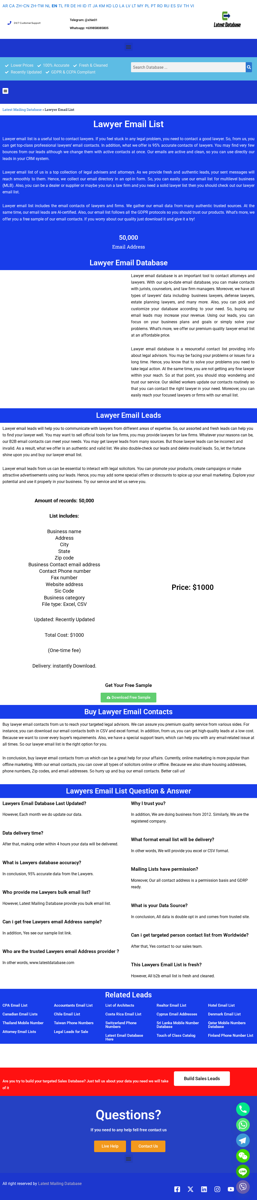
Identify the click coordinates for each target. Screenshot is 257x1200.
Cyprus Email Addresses (177, 1014)
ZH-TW (37, 5)
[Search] (249, 67)
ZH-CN (22, 5)
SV (179, 5)
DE (73, 5)
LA (121, 5)
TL (60, 5)
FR (67, 5)
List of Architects (119, 1005)
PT (153, 5)
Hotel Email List (221, 1005)
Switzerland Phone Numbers (121, 1025)
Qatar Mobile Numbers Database (227, 1025)
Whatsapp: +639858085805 (89, 28)
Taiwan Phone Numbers (74, 1023)
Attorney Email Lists (19, 1031)
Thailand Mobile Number (23, 1023)
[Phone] (243, 1109)
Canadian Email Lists (20, 1014)
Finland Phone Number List (230, 1035)
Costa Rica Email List (123, 1014)
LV (128, 5)
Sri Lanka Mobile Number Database (178, 1025)
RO (160, 5)
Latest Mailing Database (22, 109)
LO (115, 5)
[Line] (243, 1171)
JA (95, 5)
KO (108, 5)
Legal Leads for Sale (71, 1031)
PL (147, 5)
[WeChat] (243, 1156)
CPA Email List (15, 1005)
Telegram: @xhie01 (83, 20)
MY (140, 5)
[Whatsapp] (243, 1125)
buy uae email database (24, 981)
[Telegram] (243, 1140)
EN (54, 5)
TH (186, 5)
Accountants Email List (73, 1005)
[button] (128, 47)
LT (134, 5)
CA (12, 5)
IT (89, 5)
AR (5, 5)
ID (85, 5)
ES (173, 5)
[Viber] (243, 1187)
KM (102, 5)
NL (47, 5)
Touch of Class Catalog (176, 1035)
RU (166, 5)
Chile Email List (67, 1014)
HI (79, 5)
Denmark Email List (224, 1014)
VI (192, 5)
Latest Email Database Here (124, 1037)
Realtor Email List (171, 1005)
